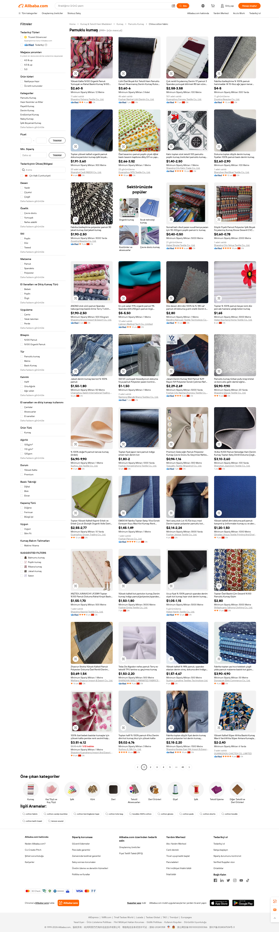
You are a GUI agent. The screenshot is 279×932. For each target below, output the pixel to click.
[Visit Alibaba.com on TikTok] (248, 880)
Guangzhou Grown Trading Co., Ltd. (88, 534)
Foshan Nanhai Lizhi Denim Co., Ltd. (136, 99)
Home (72, 24)
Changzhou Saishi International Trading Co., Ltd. (92, 392)
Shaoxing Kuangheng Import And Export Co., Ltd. (92, 752)
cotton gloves (167, 814)
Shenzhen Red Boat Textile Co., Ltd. (231, 172)
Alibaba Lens (42, 903)
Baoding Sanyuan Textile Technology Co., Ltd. (187, 320)
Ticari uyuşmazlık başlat (178, 856)
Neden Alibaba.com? (35, 843)
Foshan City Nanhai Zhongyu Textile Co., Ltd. (187, 392)
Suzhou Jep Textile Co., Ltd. (84, 465)
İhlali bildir (171, 874)
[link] (275, 901)
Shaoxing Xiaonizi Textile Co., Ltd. (87, 611)
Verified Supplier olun (224, 862)
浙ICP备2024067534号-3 (222, 927)
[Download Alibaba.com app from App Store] (219, 903)
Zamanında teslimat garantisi (86, 856)
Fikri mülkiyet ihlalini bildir (178, 868)
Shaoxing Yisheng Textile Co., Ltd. (87, 99)
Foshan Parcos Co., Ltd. (130, 538)
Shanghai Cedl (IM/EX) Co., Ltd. (86, 172)
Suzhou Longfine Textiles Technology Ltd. (187, 680)
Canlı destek (172, 850)
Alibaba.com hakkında (36, 837)
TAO (165, 917)
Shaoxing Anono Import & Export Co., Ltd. (91, 320)
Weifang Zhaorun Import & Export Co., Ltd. (92, 680)
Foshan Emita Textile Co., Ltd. (133, 607)
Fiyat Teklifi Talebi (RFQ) (131, 853)
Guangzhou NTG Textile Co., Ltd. (134, 172)
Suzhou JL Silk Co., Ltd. (130, 749)
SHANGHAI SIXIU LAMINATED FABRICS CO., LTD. (139, 680)
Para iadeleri (172, 862)
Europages (186, 917)
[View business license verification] (168, 927)
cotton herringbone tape (88, 814)
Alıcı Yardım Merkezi (176, 843)
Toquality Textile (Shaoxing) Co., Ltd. (184, 465)
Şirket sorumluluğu (34, 856)
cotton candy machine (57, 814)
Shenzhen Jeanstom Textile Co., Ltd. (232, 465)
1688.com (106, 917)
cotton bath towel (34, 821)
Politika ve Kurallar (81, 874)
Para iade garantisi (81, 850)
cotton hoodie (231, 814)
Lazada (139, 917)
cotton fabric (32, 814)
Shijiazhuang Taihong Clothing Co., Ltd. (233, 607)
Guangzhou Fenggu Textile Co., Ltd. (184, 99)
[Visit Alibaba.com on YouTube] (241, 880)
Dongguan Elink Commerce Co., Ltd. (232, 680)
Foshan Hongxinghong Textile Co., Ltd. (138, 465)
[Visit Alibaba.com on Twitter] (228, 880)
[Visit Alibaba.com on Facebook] (215, 880)
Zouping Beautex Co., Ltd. (227, 99)
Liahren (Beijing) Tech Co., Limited (136, 324)
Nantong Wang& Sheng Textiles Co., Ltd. (138, 397)
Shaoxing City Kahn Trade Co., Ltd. (183, 168)
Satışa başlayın (220, 850)
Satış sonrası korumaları (84, 862)
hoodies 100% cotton (141, 814)
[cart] (213, 6)
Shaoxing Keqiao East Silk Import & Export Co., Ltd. (187, 749)
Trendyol (174, 917)
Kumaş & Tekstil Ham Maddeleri (96, 24)
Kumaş (120, 24)
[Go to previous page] (137, 767)
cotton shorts (209, 814)
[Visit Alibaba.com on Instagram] (235, 880)
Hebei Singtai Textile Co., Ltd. (180, 245)
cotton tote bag (116, 814)
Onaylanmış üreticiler (129, 847)
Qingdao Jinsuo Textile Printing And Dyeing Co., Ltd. (235, 534)
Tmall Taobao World (123, 917)
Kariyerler (29, 862)
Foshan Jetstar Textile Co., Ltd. (181, 534)
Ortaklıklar (218, 868)
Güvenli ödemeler (81, 843)
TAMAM (57, 140)
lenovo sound (57, 821)
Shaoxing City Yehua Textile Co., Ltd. (232, 245)
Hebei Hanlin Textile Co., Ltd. (180, 611)
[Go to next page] (189, 767)
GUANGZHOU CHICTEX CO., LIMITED (233, 753)
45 (183, 767)
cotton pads (188, 814)
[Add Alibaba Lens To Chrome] (68, 903)
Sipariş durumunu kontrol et (227, 856)
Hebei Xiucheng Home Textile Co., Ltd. (233, 320)
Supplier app (134, 903)
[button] (173, 6)
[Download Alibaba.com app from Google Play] (243, 903)
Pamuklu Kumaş (136, 24)
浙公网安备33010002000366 (192, 927)
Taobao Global (153, 917)
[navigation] (43, 396)
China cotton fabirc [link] (158, 24)
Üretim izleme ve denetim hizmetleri (90, 868)
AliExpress (93, 917)
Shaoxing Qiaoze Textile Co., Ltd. (230, 392)
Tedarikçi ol (219, 843)
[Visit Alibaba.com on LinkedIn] (222, 880)
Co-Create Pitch (33, 850)
